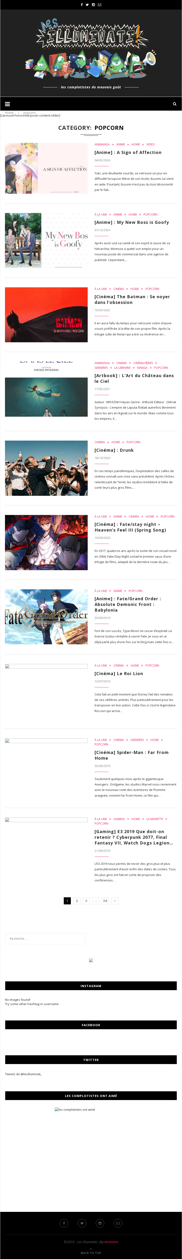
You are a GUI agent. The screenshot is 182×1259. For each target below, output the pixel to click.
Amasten (111, 1242)
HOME (136, 144)
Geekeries (101, 368)
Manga (142, 368)
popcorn (150, 214)
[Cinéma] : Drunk (114, 450)
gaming (119, 819)
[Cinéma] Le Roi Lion (119, 673)
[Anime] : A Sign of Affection (128, 152)
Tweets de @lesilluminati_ (23, 1074)
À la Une (101, 214)
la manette (154, 819)
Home (9, 112)
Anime (120, 144)
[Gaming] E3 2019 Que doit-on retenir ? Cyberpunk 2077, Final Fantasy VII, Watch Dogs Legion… (134, 837)
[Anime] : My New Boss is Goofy (132, 222)
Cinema (119, 289)
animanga (102, 144)
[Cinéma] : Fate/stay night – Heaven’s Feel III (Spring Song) (130, 527)
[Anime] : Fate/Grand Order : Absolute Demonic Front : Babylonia (128, 604)
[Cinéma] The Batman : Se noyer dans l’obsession (132, 299)
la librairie (122, 368)
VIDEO (150, 144)
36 (105, 900)
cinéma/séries (143, 363)
